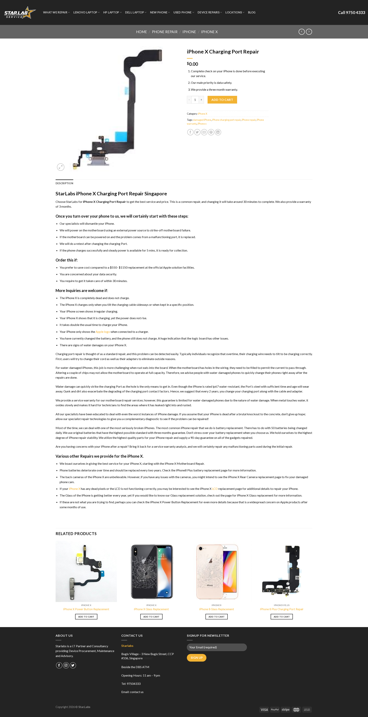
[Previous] (56, 583)
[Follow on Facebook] (59, 665)
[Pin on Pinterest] (211, 132)
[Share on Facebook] (190, 132)
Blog (252, 12)
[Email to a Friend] (204, 132)
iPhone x (202, 123)
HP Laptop (111, 12)
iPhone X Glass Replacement (151, 609)
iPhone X (209, 32)
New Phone (159, 12)
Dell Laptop (134, 12)
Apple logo (103, 331)
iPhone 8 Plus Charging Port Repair (282, 609)
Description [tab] (64, 183)
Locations (233, 12)
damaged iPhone (202, 119)
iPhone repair (249, 119)
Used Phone (182, 12)
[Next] (312, 583)
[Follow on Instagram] (66, 665)
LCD (215, 488)
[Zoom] (60, 167)
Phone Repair (164, 32)
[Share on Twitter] (197, 132)
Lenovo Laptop (85, 12)
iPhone (189, 32)
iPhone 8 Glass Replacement (216, 609)
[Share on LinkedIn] (218, 132)
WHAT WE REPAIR (55, 12)
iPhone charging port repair (226, 119)
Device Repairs (208, 12)
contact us (137, 692)
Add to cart (222, 99)
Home (141, 32)
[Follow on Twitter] (73, 665)
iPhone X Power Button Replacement (86, 609)
